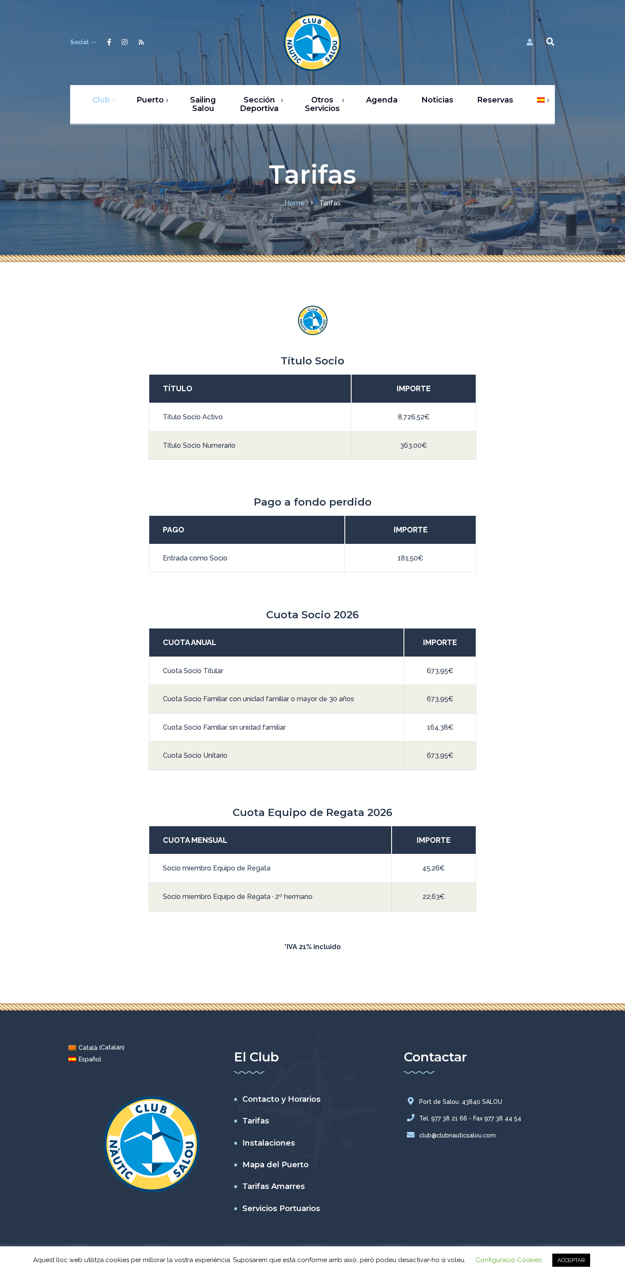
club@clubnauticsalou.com (457, 1135)
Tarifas (255, 1121)
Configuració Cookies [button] (509, 1260)
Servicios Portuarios (281, 1208)
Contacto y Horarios (281, 1099)
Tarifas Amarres (273, 1186)
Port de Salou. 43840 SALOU (460, 1101)
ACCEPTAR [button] (571, 1260)
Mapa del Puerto (275, 1164)
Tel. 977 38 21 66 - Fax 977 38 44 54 (470, 1118)
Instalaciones (268, 1143)
